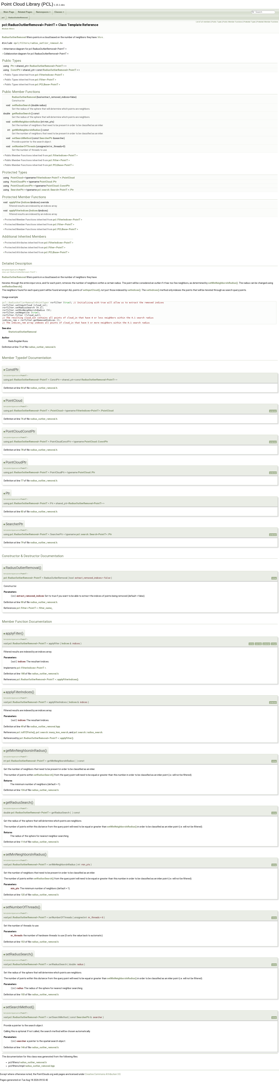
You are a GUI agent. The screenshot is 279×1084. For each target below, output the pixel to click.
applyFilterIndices (19, 210)
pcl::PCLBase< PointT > (47, 84)
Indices (26, 202)
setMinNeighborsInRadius (26, 121)
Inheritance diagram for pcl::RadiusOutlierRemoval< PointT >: (35, 49)
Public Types (217, 22)
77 (22, 480)
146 (23, 1047)
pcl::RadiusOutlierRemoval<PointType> (25, 302)
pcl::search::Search (47, 189)
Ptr (12, 66)
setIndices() (134, 290)
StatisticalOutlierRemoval (22, 332)
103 (23, 994)
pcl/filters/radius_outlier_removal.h (38, 43)
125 (23, 894)
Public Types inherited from (34, 75)
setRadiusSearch (21, 105)
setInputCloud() (91, 290)
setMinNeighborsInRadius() (223, 283)
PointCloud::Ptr (48, 181)
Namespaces (42, 12)
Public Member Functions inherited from (41, 155)
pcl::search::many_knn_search (52, 732)
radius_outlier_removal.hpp (45, 726)
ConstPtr (16, 70)
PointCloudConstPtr (22, 185)
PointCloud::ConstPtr (58, 185)
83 (22, 511)
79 (22, 542)
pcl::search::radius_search (88, 732)
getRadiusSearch (21, 113)
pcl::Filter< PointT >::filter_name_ (34, 608)
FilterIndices (43, 177)
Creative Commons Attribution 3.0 (102, 1074)
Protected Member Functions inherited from (43, 219)
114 (23, 842)
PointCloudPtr (18, 181)
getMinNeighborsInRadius (26, 130)
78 (22, 450)
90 (22, 602)
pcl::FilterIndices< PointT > (49, 75)
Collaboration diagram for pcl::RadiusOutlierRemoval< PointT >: (36, 53)
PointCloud (17, 177)
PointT (59, 66)
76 (22, 419)
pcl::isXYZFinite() (25, 732)
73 (20, 347)
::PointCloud (68, 177)
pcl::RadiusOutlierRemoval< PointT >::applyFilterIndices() (47, 679)
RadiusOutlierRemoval (18, 18)
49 (22, 726)
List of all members (203, 22)
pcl (3, 18)
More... (101, 37)
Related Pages (25, 12)
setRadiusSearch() (12, 286)
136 (23, 790)
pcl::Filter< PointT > (45, 79)
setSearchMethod (21, 138)
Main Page (9, 12)
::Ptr (71, 189)
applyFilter (15, 202)
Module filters (8, 29)
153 (23, 941)
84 (22, 388)
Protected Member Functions (267, 22)
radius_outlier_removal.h (42, 347)
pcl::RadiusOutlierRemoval (24, 379)
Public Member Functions (232, 22)
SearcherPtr (46, 138)
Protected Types (249, 22)
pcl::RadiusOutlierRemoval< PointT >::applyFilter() (46, 738)
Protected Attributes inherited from (38, 242)
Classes (58, 12)
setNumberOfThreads (24, 146)
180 (23, 673)
